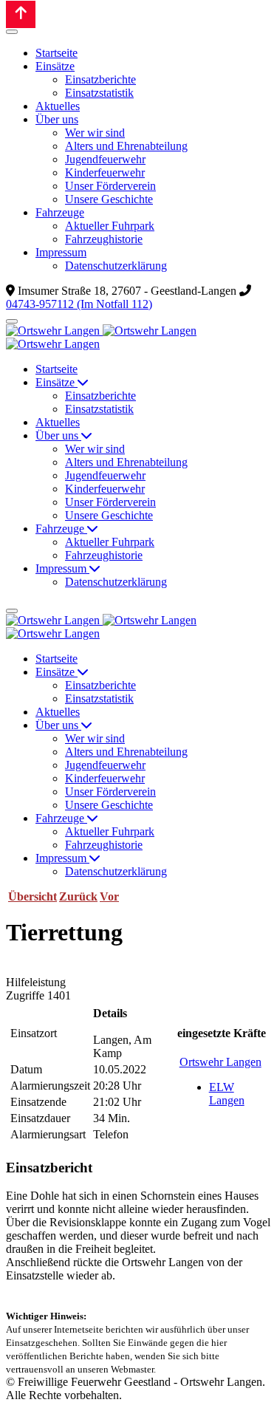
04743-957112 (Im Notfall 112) (79, 304)
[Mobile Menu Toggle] (12, 32)
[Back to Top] (20, 14)
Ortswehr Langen (220, 1062)
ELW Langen (226, 1094)
